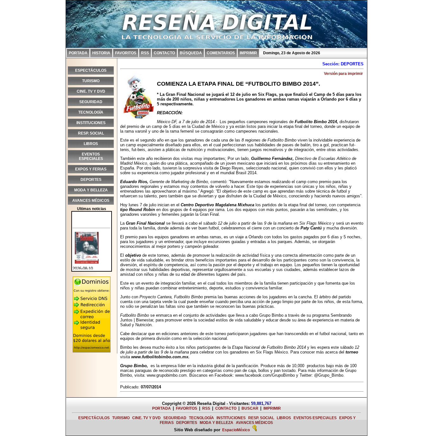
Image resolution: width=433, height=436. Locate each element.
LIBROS (91, 144)
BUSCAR (250, 408)
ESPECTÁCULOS (91, 70)
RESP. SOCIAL (91, 133)
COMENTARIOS (221, 53)
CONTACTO (164, 53)
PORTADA (78, 53)
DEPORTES (91, 179)
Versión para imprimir (343, 73)
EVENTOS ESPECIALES (91, 156)
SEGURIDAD (90, 102)
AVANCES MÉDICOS (90, 200)
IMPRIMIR (248, 53)
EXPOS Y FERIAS (91, 169)
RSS (145, 53)
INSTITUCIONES (91, 123)
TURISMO (91, 81)
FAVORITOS (125, 53)
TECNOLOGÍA (90, 112)
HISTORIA (101, 53)
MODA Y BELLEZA (91, 190)
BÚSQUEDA (191, 53)
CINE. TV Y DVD (91, 91)
